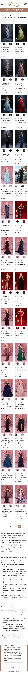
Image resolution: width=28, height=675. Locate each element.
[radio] (4, 44)
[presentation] (12, 44)
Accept (13, 664)
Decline (13, 667)
